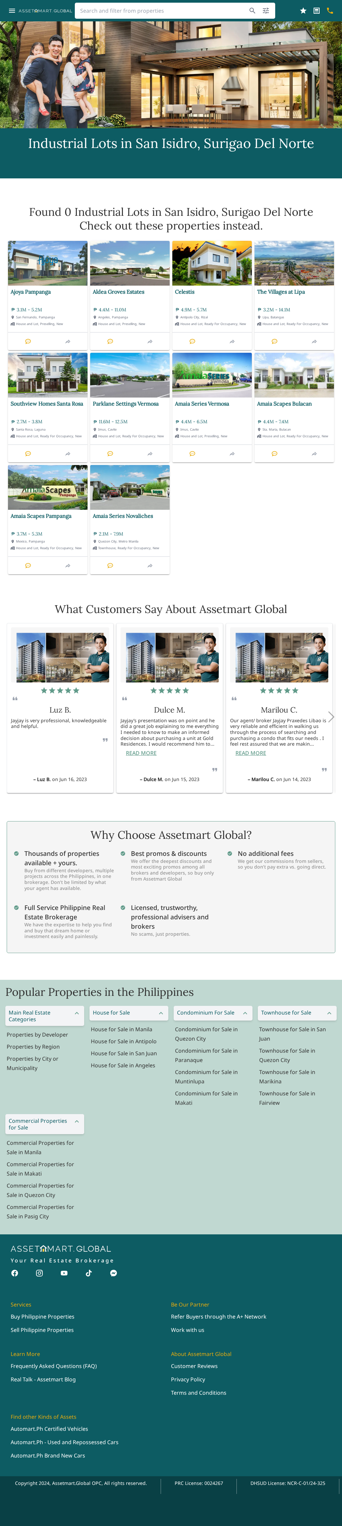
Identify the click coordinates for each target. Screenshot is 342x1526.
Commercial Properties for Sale (38, 1124)
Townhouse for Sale (286, 1012)
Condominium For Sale (205, 1012)
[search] (252, 10)
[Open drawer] (12, 10)
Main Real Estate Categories (29, 1016)
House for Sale (111, 1012)
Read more (141, 753)
